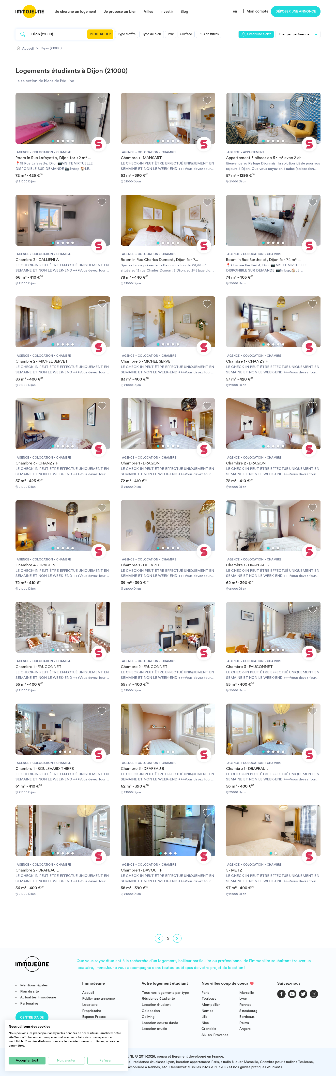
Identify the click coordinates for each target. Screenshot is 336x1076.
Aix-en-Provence (215, 1035)
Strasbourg (248, 1011)
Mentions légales (34, 985)
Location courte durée (160, 1023)
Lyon (243, 998)
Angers (245, 1029)
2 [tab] (58, 141)
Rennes (245, 1005)
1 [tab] (53, 141)
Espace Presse (94, 1017)
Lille (204, 1017)
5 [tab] (72, 141)
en (235, 11)
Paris (205, 992)
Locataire (90, 1005)
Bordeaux (247, 1017)
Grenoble (208, 1029)
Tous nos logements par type (165, 992)
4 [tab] (67, 141)
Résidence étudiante (158, 998)
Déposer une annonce (295, 11)
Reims (244, 1023)
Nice (205, 1023)
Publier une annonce (98, 998)
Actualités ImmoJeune (38, 997)
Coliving (148, 1017)
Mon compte (257, 11)
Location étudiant (156, 1005)
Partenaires (29, 1003)
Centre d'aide (32, 1017)
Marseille (246, 992)
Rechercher (100, 34)
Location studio (154, 1029)
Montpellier (210, 1005)
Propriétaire (91, 1011)
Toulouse (208, 998)
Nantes (207, 1011)
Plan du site (29, 991)
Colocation (151, 1011)
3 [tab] (62, 141)
